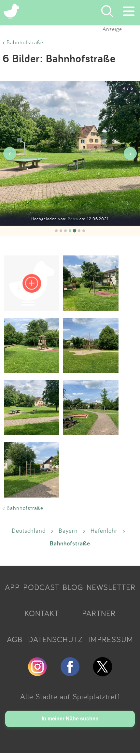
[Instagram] (37, 673)
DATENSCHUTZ (55, 639)
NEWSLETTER (111, 587)
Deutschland (29, 530)
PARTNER (99, 613)
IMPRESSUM (110, 639)
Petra (73, 219)
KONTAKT (41, 613)
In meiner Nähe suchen (70, 718)
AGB (14, 639)
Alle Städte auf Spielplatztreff (70, 696)
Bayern (68, 530)
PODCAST (41, 587)
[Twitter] (102, 673)
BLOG (73, 587)
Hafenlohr (104, 530)
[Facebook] (70, 673)
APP (12, 587)
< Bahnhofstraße (23, 42)
